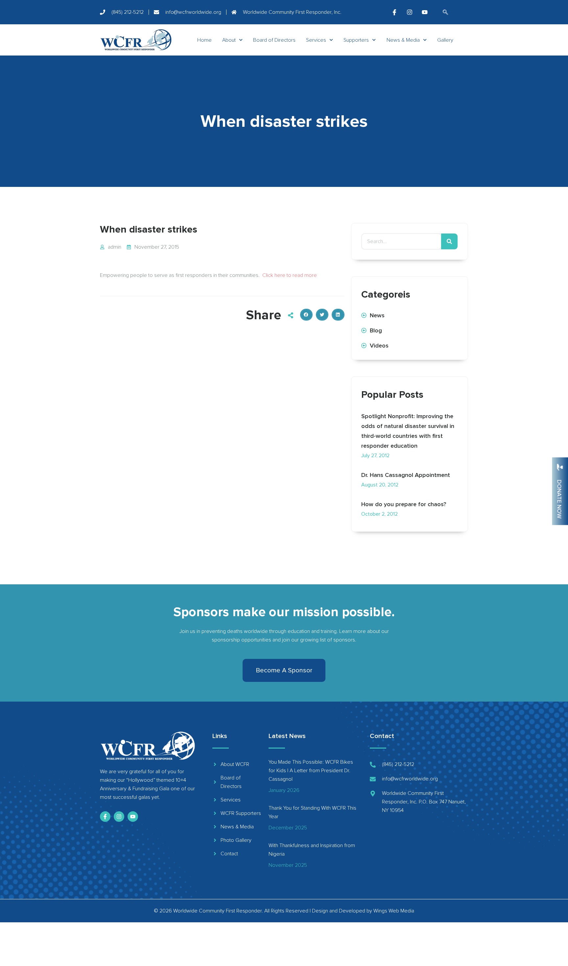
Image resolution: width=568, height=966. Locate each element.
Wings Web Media (393, 911)
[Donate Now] (560, 467)
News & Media (403, 40)
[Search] (449, 241)
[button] (306, 315)
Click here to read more (289, 275)
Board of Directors (274, 40)
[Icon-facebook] (394, 12)
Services (316, 40)
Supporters (356, 40)
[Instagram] (409, 12)
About (229, 40)
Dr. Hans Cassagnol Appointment (405, 475)
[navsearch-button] (445, 12)
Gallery (445, 40)
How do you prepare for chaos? (403, 504)
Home (204, 40)
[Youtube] (425, 12)
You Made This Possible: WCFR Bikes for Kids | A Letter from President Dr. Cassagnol (311, 770)
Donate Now (559, 499)
